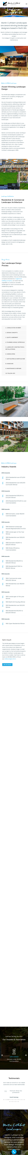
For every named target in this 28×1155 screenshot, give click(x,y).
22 (18, 1111)
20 (15, 1111)
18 (12, 1111)
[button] (2, 1055)
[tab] (14, 328)
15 (24, 1109)
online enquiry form (10, 659)
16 (9, 1111)
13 (21, 1109)
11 (18, 1109)
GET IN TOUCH (7, 664)
